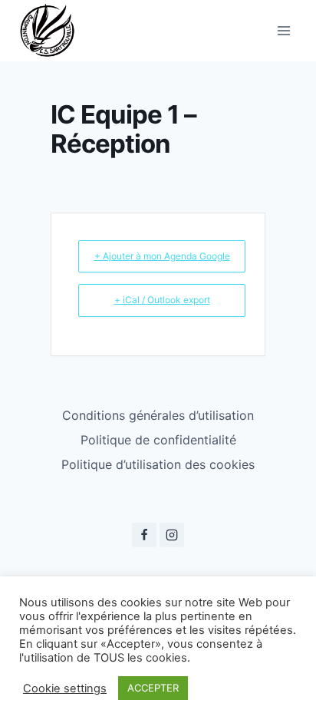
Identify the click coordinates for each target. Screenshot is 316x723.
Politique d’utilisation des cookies (158, 464)
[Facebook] (144, 535)
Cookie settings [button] (65, 688)
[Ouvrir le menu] (283, 30)
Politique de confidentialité (158, 439)
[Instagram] (172, 535)
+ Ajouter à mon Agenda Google (162, 256)
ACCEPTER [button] (153, 688)
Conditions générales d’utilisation (158, 415)
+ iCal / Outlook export (162, 299)
